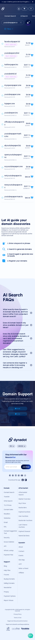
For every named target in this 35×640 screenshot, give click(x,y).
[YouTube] (22, 475)
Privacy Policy (17, 614)
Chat (18, 414)
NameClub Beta (24, 536)
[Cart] (24, 8)
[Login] (19, 8)
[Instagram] (13, 475)
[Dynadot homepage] (3, 8)
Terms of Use (17, 617)
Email (18, 408)
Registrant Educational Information (17, 621)
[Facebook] (10, 475)
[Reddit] (25, 475)
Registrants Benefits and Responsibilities (17, 624)
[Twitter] (18, 475)
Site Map (22, 560)
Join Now (26, 467)
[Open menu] (31, 8)
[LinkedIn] (16, 475)
